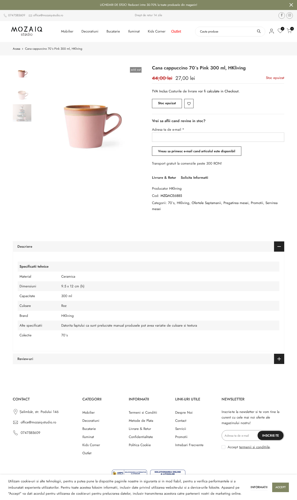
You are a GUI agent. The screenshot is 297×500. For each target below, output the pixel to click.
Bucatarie (113, 31)
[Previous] (42, 120)
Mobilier (67, 31)
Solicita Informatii (194, 177)
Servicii (180, 428)
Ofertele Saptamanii (206, 202)
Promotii (257, 202)
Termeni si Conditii (143, 412)
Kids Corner (156, 31)
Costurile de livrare (183, 91)
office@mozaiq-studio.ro (48, 15)
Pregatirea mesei (236, 202)
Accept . (249, 447)
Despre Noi (184, 412)
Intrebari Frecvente (189, 445)
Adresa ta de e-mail (168, 129)
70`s (171, 202)
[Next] (137, 120)
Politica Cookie (140, 445)
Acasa (16, 48)
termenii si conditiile (254, 447)
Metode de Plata (141, 420)
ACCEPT (280, 487)
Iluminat (134, 31)
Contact (180, 420)
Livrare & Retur (164, 177)
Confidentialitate (141, 436)
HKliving (175, 188)
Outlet (176, 31)
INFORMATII (259, 487)
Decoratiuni (89, 31)
